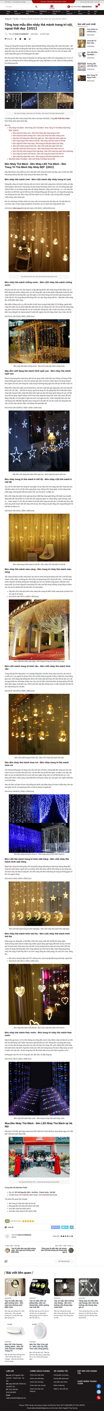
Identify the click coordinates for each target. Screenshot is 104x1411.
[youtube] (72, 1236)
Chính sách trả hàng (36, 1382)
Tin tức (89, 12)
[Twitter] (65, 1236)
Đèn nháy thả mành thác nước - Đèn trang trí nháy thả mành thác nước (38, 156)
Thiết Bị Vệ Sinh (43, 12)
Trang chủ (8, 12)
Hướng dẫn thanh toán (61, 1378)
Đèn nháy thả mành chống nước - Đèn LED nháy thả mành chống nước (39, 135)
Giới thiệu (8, 2)
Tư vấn (9, 1281)
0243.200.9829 (44, 1195)
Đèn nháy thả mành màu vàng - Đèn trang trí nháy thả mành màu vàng (38, 143)
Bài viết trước (13, 1246)
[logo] (52, 6)
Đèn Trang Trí (17, 12)
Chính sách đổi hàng (36, 1378)
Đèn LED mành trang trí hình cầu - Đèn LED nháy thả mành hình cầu (37, 146)
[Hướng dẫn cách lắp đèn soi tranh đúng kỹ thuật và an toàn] (82, 67)
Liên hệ (97, 2)
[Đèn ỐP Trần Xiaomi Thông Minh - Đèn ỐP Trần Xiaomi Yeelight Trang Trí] (15, 1331)
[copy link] (30, 39)
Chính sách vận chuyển (38, 1385)
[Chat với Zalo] (99, 1392)
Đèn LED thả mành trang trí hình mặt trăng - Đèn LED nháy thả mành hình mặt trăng (43, 151)
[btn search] (36, 6)
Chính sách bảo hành (86, 2)
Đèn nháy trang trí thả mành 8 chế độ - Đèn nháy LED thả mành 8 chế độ (39, 141)
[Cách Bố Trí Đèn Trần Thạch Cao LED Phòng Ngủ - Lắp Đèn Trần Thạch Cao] (82, 44)
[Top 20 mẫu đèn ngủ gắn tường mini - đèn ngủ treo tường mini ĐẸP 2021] (15, 1287)
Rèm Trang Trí (69, 12)
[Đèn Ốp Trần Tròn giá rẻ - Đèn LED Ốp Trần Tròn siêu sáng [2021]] (39, 1331)
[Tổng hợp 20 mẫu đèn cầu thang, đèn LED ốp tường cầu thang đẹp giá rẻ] (89, 1287)
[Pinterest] (67, 1236)
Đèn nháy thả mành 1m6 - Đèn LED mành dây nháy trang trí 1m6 (36, 133)
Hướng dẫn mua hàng (19, 2)
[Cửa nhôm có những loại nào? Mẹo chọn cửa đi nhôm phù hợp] (82, 32)
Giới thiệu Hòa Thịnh (60, 1382)
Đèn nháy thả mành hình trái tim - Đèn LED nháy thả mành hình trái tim (38, 154)
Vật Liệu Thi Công (56, 12)
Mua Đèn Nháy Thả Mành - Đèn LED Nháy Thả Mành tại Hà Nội (32, 159)
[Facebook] (99, 1386)
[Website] (63, 1236)
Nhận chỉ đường (59, 1385)
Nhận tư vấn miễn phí (61, 1389)
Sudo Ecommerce (22, 34)
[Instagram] (70, 1236)
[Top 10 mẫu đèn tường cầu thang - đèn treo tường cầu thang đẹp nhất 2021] (64, 1287)
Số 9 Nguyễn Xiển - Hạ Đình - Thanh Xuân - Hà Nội (15, 1378)
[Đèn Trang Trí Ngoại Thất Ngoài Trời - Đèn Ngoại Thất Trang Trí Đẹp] (82, 78)
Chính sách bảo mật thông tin (36, 1390)
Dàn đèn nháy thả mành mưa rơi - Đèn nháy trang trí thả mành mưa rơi (38, 148)
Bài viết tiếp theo (63, 1246)
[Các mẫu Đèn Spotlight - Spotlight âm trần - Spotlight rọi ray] (82, 55)
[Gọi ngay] (99, 1397)
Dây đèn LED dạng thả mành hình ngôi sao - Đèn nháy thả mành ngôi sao (39, 138)
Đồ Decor (80, 12)
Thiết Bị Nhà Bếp (30, 12)
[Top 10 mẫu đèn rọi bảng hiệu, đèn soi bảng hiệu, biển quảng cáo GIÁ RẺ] (39, 1287)
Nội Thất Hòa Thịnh (62, 118)
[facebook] (61, 1236)
